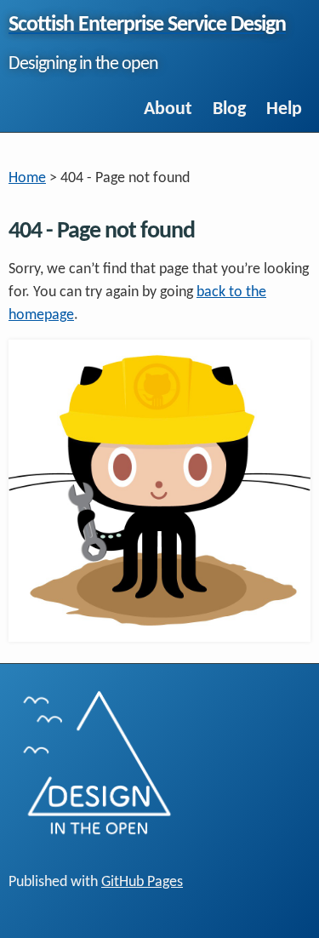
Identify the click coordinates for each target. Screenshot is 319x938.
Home (27, 178)
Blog (229, 109)
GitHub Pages (142, 882)
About (168, 109)
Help (284, 109)
